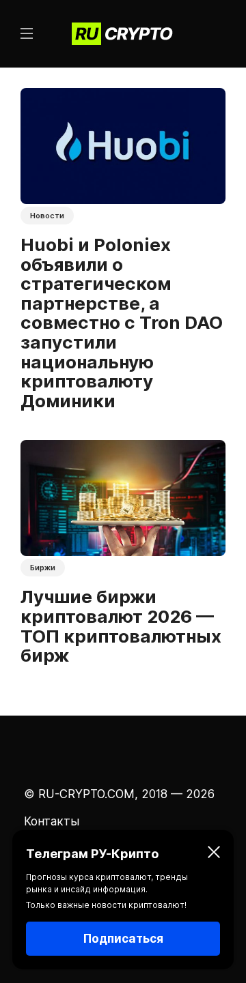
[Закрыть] (214, 854)
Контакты (51, 821)
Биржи (42, 567)
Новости (47, 215)
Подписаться (123, 938)
